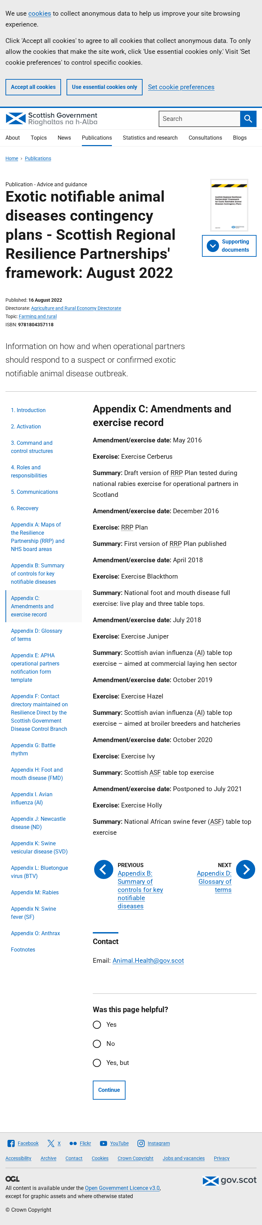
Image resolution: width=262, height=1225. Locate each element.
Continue (109, 1090)
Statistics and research (150, 138)
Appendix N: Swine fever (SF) (33, 913)
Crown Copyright (136, 1158)
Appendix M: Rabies (35, 892)
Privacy (222, 1158)
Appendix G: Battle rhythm (33, 749)
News (64, 138)
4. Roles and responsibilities (29, 471)
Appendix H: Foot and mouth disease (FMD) (37, 774)
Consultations (205, 138)
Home (11, 158)
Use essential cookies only (104, 87)
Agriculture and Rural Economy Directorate (76, 308)
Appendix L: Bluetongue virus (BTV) (39, 872)
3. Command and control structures (32, 447)
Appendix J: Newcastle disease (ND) (38, 823)
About (12, 138)
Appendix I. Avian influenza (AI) (32, 798)
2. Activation (26, 426)
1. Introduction (28, 410)
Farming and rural (38, 316)
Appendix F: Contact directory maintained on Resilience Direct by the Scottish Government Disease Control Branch (39, 712)
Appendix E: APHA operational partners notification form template (35, 667)
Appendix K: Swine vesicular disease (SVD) (39, 847)
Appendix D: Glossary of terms (36, 635)
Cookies (100, 1158)
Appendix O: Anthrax (35, 933)
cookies (39, 13)
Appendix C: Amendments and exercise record (32, 606)
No (110, 1044)
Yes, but (117, 1063)
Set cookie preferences (181, 87)
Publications (97, 138)
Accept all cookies (33, 87)
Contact (74, 1158)
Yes (111, 1024)
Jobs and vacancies (184, 1158)
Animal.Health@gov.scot (148, 960)
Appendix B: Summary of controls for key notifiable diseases (37, 573)
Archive (48, 1158)
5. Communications (34, 492)
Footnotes (23, 949)
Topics (39, 138)
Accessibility (18, 1158)
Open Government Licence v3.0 (122, 1188)
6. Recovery (25, 508)
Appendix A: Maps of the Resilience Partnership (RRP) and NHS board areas (37, 536)
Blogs (240, 138)
